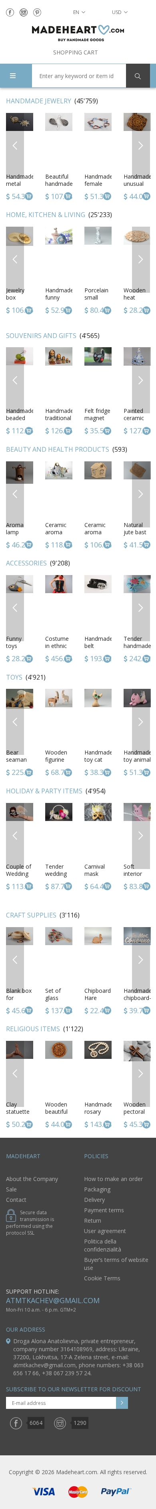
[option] (58, 157)
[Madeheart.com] (78, 33)
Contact (16, 1199)
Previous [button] (15, 145)
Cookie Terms (102, 1278)
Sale (11, 1189)
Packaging (97, 1189)
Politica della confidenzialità (102, 1245)
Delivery (94, 1199)
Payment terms (104, 1210)
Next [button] (141, 145)
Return (92, 1220)
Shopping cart (75, 52)
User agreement (105, 1231)
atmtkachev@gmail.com (53, 1300)
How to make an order (113, 1179)
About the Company (32, 1179)
